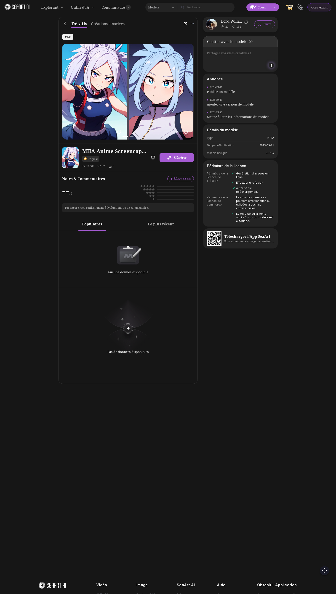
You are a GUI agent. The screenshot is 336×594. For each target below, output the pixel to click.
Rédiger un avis (182, 178)
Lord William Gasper (232, 21)
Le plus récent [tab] (161, 224)
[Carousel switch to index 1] (125, 136)
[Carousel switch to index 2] (131, 136)
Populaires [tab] (92, 224)
